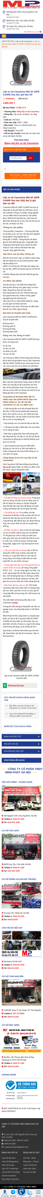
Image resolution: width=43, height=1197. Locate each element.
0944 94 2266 (10, 1144)
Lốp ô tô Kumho (8, 1165)
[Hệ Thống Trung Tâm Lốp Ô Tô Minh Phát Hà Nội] (21, 5)
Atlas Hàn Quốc (29, 1169)
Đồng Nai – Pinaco (31, 1162)
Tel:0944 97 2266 (12, 23)
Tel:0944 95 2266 (12, 17)
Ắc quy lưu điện (29, 1172)
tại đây (15, 603)
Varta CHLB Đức (30, 1165)
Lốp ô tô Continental (10, 1169)
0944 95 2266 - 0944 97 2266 (16, 1140)
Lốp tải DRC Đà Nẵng (11, 1172)
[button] (19, 685)
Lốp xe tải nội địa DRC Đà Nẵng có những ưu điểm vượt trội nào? (22, 715)
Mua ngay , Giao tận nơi (23, 176)
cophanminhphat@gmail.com (16, 1147)
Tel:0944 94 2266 (12, 29)
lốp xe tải (7, 467)
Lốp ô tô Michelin (9, 1158)
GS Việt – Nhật (29, 1158)
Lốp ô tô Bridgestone (10, 1162)
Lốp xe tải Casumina (23, 41)
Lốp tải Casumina (9, 1176)
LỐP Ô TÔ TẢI (8, 41)
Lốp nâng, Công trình (10, 1179)
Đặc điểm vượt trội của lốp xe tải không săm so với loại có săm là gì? (22, 707)
